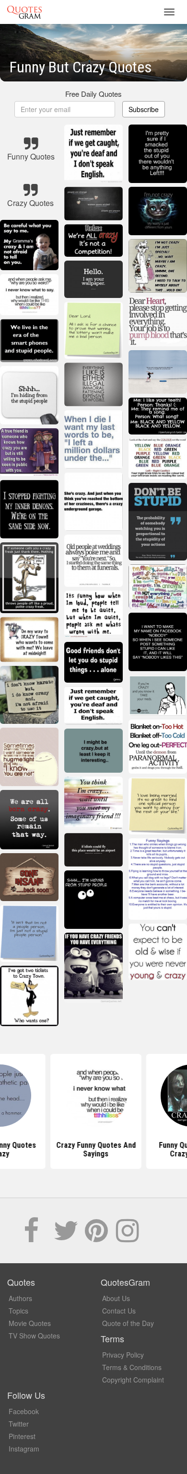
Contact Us (119, 1310)
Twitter (19, 1423)
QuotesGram (24, 12)
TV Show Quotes (34, 1335)
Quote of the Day (128, 1323)
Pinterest (22, 1436)
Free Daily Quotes (93, 94)
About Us (116, 1298)
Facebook (24, 1411)
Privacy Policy (123, 1355)
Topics (18, 1310)
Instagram (24, 1448)
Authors (20, 1298)
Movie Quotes (30, 1323)
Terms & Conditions (132, 1367)
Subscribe (144, 109)
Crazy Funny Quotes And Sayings (93, 1149)
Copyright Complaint (133, 1379)
